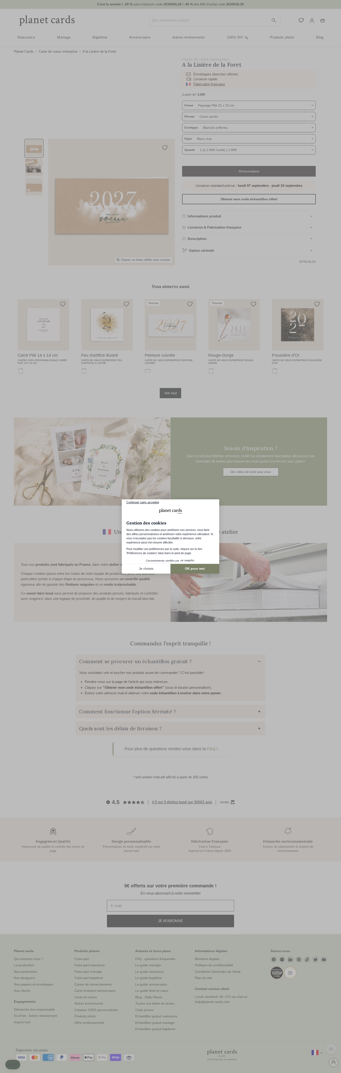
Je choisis (146, 568)
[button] (12, 1065)
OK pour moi (195, 568)
